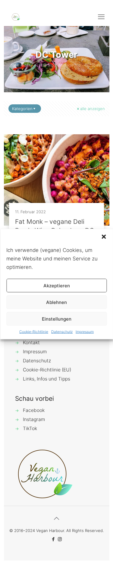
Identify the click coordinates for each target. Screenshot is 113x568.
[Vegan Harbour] (16, 16)
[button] (104, 237)
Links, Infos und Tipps (46, 379)
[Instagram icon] (60, 539)
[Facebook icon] (53, 539)
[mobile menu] (101, 16)
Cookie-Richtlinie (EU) (47, 370)
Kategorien (22, 108)
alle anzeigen (92, 108)
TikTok (30, 428)
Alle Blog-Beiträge (57, 65)
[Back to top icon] (56, 518)
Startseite (19, 65)
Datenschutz (62, 331)
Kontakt (31, 342)
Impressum (85, 331)
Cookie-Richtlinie (33, 331)
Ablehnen (56, 302)
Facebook (34, 410)
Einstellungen (56, 319)
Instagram (34, 419)
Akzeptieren (56, 285)
